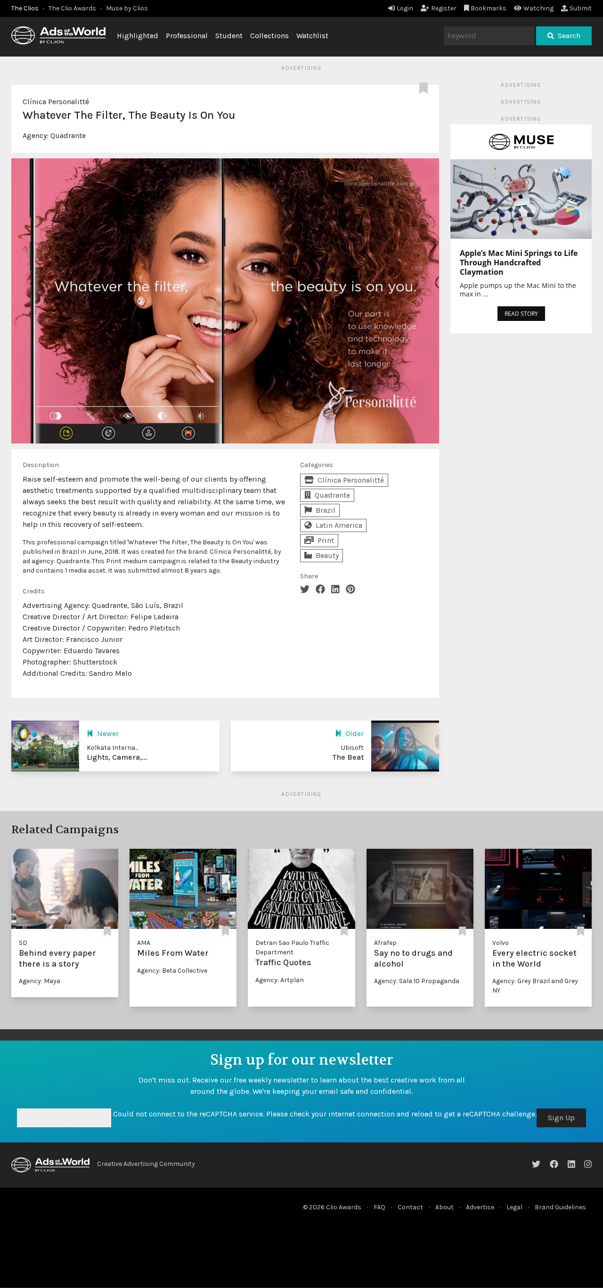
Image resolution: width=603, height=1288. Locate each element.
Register (443, 8)
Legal (514, 1207)
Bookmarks (488, 8)
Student (229, 35)
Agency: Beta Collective (172, 971)
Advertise (480, 1207)
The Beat (348, 757)
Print (326, 540)
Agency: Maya (39, 981)
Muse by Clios (127, 8)
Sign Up (561, 1117)
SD (23, 943)
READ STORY (521, 314)
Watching (538, 8)
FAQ (379, 1207)
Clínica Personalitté (56, 101)
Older (354, 733)
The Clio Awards (72, 8)
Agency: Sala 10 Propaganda (416, 981)
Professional (187, 35)
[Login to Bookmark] (425, 88)
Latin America (339, 525)
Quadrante (68, 135)
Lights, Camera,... (117, 757)
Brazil (325, 510)
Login (405, 8)
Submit (581, 8)
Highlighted (137, 35)
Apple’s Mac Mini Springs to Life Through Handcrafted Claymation (519, 262)
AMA (143, 943)
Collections (269, 35)
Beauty (327, 555)
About (444, 1207)
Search (569, 35)
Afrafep (385, 943)
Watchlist (312, 35)
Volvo (500, 943)
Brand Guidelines (560, 1207)
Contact (410, 1207)
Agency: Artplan (279, 980)
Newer (108, 733)
